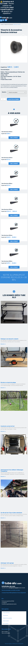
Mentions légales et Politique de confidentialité (14, 643)
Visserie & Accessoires (8, 24)
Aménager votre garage (7, 563)
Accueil (2, 24)
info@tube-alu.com (8, 586)
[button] (1, 20)
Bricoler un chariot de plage (8, 382)
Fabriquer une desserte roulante (9, 339)
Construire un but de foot (7, 426)
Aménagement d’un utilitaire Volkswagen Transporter (12, 470)
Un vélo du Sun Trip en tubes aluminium (11, 512)
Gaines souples (6, 620)
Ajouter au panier (13, 99)
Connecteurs (5, 615)
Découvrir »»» (3, 387)
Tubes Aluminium (6, 612)
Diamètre (4, 92)
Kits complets (5, 623)
